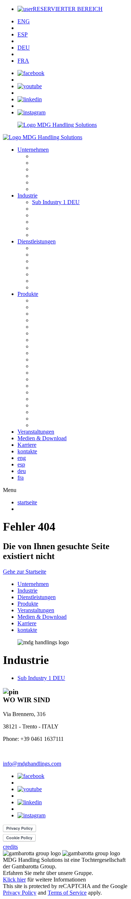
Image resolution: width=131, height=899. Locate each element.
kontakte (27, 451)
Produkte (27, 294)
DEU (23, 47)
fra (20, 477)
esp (21, 464)
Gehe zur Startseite (24, 571)
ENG (23, 21)
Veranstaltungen (35, 432)
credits (10, 847)
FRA (23, 61)
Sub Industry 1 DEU (56, 202)
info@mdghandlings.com (32, 764)
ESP (22, 34)
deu (21, 471)
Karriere (26, 445)
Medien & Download (42, 438)
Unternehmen (33, 149)
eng (21, 458)
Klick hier (14, 879)
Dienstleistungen (36, 241)
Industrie (27, 195)
